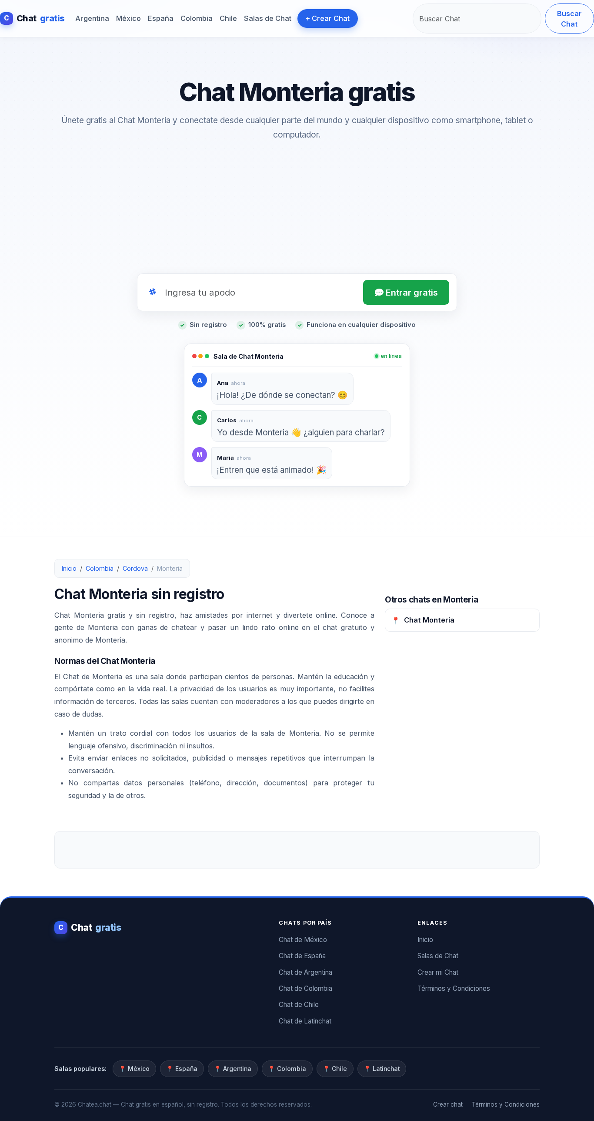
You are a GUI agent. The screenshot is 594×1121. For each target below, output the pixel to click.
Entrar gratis (411, 292)
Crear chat (448, 1104)
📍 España (181, 1068)
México (128, 18)
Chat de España (302, 956)
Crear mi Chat (437, 972)
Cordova (135, 568)
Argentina (92, 18)
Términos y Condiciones (453, 988)
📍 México (134, 1068)
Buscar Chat (569, 18)
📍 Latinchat (382, 1068)
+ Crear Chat (327, 18)
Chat (34, 18)
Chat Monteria (422, 620)
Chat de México (303, 940)
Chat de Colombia (305, 988)
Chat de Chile (299, 1004)
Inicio (69, 568)
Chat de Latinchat (305, 1021)
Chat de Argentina (305, 972)
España (161, 18)
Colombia (196, 18)
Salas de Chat (267, 18)
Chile (228, 18)
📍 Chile (335, 1068)
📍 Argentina (232, 1068)
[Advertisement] (297, 210)
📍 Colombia (287, 1068)
